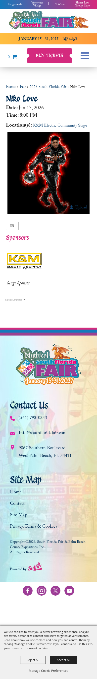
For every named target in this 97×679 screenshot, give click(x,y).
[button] (48, 173)
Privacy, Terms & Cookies (33, 527)
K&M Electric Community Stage (60, 126)
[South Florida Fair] (48, 21)
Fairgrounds (15, 4)
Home (16, 493)
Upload (81, 207)
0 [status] (9, 58)
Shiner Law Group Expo (82, 4)
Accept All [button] (63, 660)
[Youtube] (69, 591)
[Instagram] (42, 591)
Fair (23, 87)
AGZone (59, 4)
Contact (17, 504)
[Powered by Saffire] (35, 568)
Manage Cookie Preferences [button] (48, 671)
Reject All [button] (33, 660)
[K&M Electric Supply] (24, 261)
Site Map (18, 515)
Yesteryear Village (37, 4)
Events (11, 87)
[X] (55, 591)
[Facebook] (28, 591)
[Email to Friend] (12, 226)
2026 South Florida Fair (48, 87)
